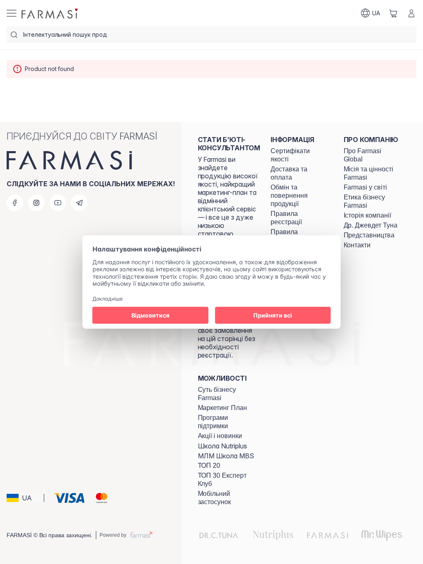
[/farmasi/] (50, 13)
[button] (24, 498)
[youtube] (58, 202)
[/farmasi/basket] (393, 13)
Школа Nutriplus (222, 446)
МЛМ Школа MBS (226, 456)
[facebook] (15, 202)
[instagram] (36, 202)
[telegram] (79, 202)
